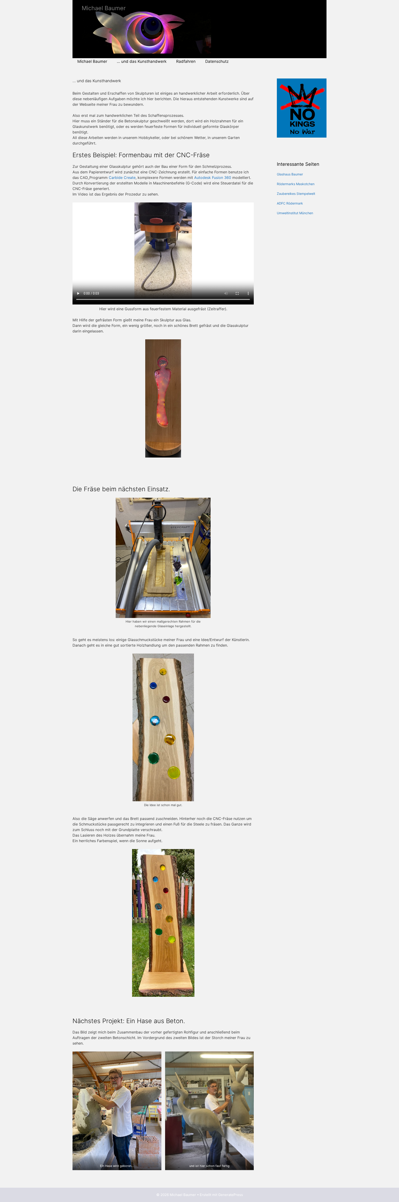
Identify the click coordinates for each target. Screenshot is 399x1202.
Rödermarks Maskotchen (295, 184)
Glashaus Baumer (290, 174)
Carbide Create (122, 177)
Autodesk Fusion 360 (212, 177)
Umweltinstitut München (295, 213)
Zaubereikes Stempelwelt (296, 194)
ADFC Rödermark (290, 203)
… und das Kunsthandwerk (141, 61)
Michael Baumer (104, 8)
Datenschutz (217, 61)
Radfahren (186, 61)
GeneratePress (230, 1195)
